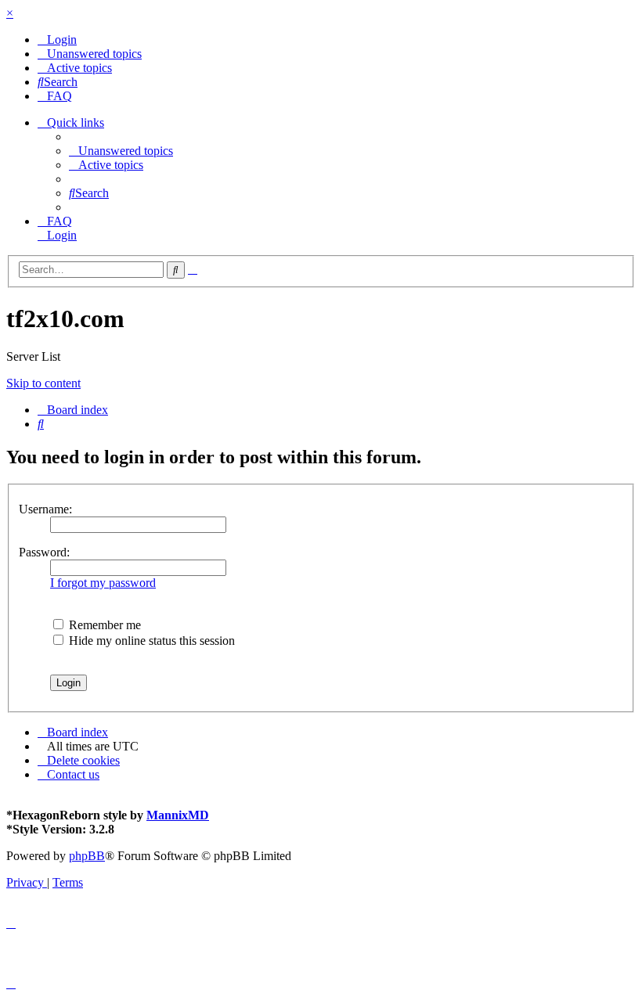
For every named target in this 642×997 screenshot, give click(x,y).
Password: (44, 552)
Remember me (103, 625)
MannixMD (177, 815)
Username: (45, 509)
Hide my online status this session (150, 640)
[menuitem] (57, 39)
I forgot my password (103, 582)
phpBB (87, 855)
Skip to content (43, 383)
